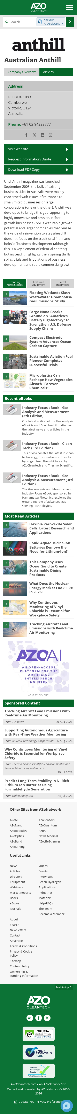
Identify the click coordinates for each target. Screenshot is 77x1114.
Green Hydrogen (50, 882)
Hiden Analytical (22, 796)
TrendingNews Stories (15, 283)
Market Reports (20, 893)
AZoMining (17, 847)
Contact (15, 935)
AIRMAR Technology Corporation (33, 741)
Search (14, 925)
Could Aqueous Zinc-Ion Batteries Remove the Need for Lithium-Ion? (49, 547)
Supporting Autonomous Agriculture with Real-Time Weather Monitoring (36, 732)
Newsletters (18, 930)
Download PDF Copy (24, 169)
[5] (15, 380)
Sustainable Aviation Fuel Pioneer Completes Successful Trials (51, 360)
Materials (45, 898)
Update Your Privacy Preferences (40, 1102)
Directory (16, 876)
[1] (15, 297)
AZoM (14, 820)
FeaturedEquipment (38, 283)
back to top (62, 987)
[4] (15, 361)
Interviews (46, 876)
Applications (47, 887)
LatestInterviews (62, 283)
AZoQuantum (48, 825)
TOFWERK (18, 722)
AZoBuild (16, 841)
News (13, 866)
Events (43, 871)
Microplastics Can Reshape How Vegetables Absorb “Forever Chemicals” (50, 381)
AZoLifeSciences (50, 841)
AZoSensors (47, 820)
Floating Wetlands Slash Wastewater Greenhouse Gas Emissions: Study (50, 296)
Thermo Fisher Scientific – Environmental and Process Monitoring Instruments (37, 766)
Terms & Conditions (23, 946)
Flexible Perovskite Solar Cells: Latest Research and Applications (51, 528)
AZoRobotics (18, 831)
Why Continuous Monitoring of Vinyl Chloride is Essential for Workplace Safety (49, 608)
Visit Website (18, 149)
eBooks (15, 903)
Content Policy (19, 966)
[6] (15, 629)
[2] (15, 316)
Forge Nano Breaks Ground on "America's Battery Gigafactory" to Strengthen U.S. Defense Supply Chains (50, 320)
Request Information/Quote (29, 159)
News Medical (48, 836)
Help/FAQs (46, 903)
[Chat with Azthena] (67, 1106)
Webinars (16, 887)
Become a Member (51, 914)
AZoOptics (17, 836)
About (14, 919)
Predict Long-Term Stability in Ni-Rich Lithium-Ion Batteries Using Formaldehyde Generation (37, 784)
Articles (15, 871)
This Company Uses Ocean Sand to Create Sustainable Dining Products (48, 568)
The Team (45, 909)
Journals (15, 909)
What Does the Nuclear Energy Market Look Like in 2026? (51, 587)
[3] (15, 342)
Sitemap (15, 961)
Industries (46, 893)
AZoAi (42, 831)
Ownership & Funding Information (24, 974)
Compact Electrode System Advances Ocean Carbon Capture (50, 341)
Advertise (16, 941)
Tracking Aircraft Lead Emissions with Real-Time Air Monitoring (51, 628)
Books (14, 898)
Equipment (17, 882)
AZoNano (16, 825)
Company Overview (22, 72)
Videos (43, 866)
